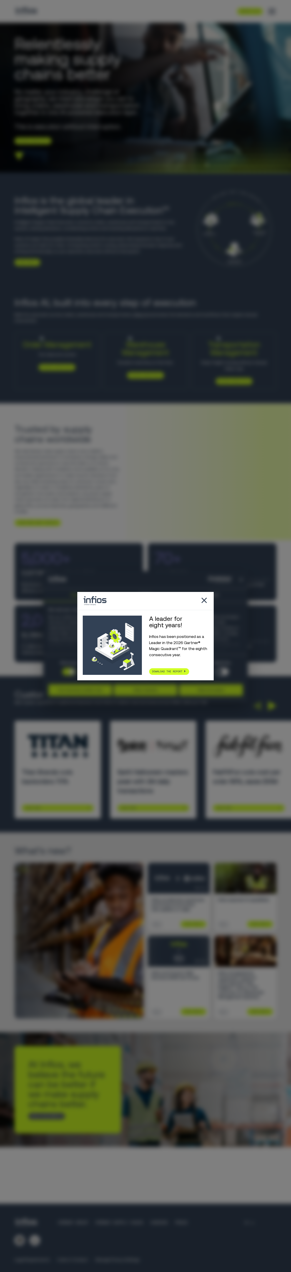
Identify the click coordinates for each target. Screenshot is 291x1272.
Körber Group (73, 1222)
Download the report (167, 671)
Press (181, 1222)
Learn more (25, 262)
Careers (159, 1222)
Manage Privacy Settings (117, 1259)
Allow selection (145, 690)
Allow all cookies (211, 690)
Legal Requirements (32, 1259)
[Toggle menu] (271, 11)
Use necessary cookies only (80, 690)
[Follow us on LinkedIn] (20, 1240)
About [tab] (214, 595)
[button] (257, 705)
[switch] (222, 671)
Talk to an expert (44, 1116)
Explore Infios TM (232, 381)
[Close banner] (241, 579)
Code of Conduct (72, 1259)
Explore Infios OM (55, 367)
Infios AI (140, 314)
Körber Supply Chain (119, 1222)
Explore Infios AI (31, 140)
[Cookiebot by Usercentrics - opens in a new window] (211, 579)
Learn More (33, 807)
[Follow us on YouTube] (35, 1240)
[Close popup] (204, 600)
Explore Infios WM (143, 375)
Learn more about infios (36, 522)
